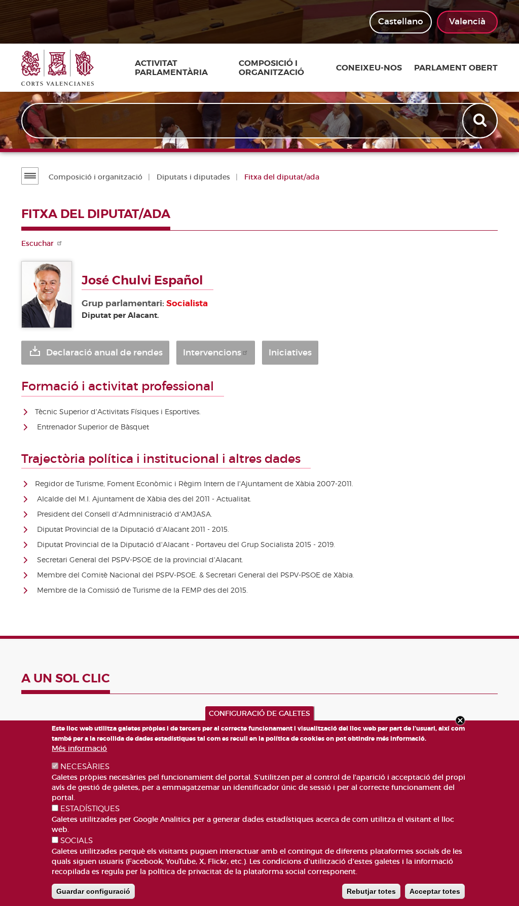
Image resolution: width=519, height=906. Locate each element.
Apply (481, 120)
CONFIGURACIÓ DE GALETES (259, 713)
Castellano (400, 21)
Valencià (467, 21)
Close (460, 720)
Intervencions (212, 352)
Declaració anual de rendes (104, 352)
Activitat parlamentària (171, 68)
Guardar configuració (93, 891)
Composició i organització (271, 68)
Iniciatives (290, 352)
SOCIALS (76, 840)
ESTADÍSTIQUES (90, 808)
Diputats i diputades (193, 177)
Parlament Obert (456, 68)
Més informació (79, 748)
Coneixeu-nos (369, 68)
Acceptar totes (435, 891)
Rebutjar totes (371, 891)
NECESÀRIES (84, 766)
